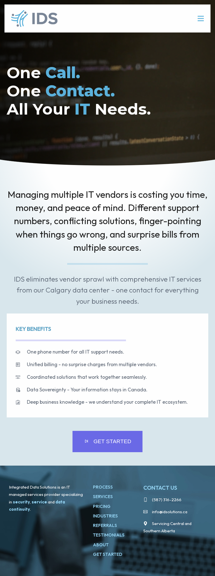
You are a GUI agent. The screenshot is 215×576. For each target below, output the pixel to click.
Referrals (105, 525)
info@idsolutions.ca (169, 511)
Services (103, 496)
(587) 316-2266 (166, 499)
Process (103, 487)
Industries (105, 516)
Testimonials (109, 535)
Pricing (102, 506)
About (101, 544)
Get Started (107, 554)
